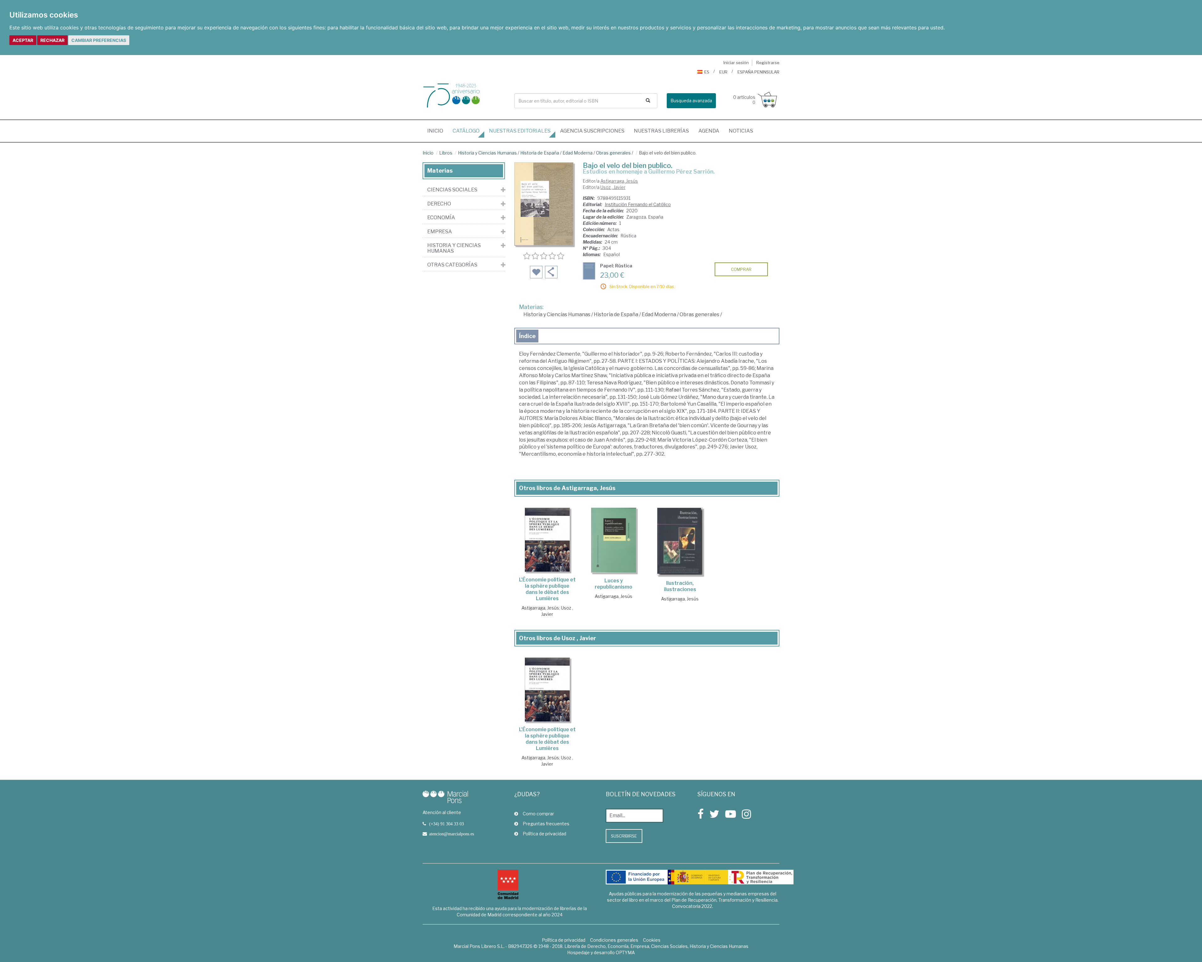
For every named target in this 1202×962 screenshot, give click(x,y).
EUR (723, 71)
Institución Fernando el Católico (638, 204)
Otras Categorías (452, 265)
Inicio (437, 131)
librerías (661, 131)
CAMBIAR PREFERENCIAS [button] (98, 40)
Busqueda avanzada (691, 100)
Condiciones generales (614, 940)
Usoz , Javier (612, 187)
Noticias (741, 131)
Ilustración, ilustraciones (680, 586)
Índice (527, 336)
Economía (441, 217)
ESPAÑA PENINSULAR (758, 71)
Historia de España (539, 152)
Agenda (708, 131)
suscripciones (592, 131)
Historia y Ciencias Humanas (487, 152)
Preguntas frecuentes (546, 823)
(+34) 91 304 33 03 (446, 824)
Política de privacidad (544, 833)
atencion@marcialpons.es (451, 834)
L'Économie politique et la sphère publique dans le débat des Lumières (547, 589)
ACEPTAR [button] (23, 40)
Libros (445, 152)
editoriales (520, 131)
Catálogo (466, 131)
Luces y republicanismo (613, 584)
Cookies (651, 940)
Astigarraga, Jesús (619, 181)
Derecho (439, 204)
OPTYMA (625, 952)
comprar (741, 269)
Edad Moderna (577, 152)
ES (706, 71)
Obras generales (613, 152)
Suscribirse (624, 835)
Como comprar (538, 813)
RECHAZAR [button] (52, 40)
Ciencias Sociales (452, 190)
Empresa (439, 232)
